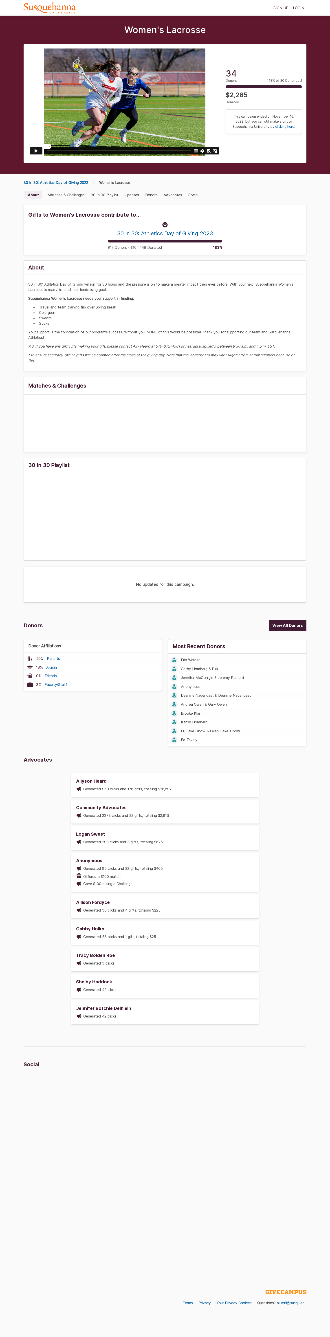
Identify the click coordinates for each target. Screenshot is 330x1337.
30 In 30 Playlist (104, 195)
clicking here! (285, 126)
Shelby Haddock (94, 982)
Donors (151, 195)
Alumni (51, 667)
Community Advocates (101, 807)
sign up (280, 8)
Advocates (173, 195)
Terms (188, 1303)
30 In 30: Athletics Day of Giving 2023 (56, 182)
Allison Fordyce (93, 902)
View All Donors (287, 625)
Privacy (204, 1303)
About (33, 195)
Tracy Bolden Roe (95, 955)
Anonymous (89, 860)
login (298, 8)
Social (193, 195)
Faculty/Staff (56, 684)
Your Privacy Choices (234, 1303)
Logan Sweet (90, 834)
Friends (51, 676)
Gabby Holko (90, 929)
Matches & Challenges (66, 195)
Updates (132, 195)
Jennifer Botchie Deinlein (103, 1008)
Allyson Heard (91, 781)
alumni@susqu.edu (291, 1303)
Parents (53, 658)
